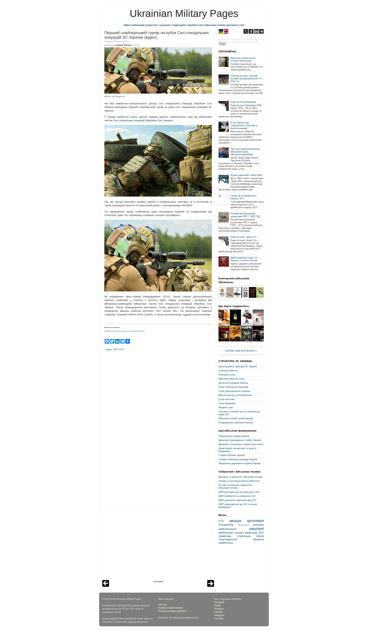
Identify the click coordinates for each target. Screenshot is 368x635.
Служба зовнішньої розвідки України (237, 459)
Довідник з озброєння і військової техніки (240, 477)
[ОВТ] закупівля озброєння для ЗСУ (237, 500)
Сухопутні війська (227, 370)
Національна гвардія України (233, 436)
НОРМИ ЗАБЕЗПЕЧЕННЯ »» (241, 350)
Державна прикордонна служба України (239, 440)
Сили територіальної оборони (234, 391)
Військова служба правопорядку (235, 418)
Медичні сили (225, 407)
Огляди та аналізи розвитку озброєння (238, 481)
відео (109, 349)
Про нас (162, 604)
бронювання (243, 525)
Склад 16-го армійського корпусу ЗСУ (243, 197)
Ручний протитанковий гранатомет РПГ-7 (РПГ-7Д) (245, 215)
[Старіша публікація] (210, 586)
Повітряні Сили (226, 374)
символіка (224, 536)
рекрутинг (152, 25)
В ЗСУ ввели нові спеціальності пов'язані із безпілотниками (244, 125)
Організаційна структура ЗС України (237, 366)
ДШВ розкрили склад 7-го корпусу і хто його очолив (243, 259)
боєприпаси (226, 524)
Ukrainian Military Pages (184, 13)
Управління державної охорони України (239, 463)
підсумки (239, 532)
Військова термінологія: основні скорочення (243, 59)
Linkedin (218, 612)
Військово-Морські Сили (231, 378)
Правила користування (170, 607)
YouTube (218, 618)
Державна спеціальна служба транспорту (240, 444)
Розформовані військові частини (235, 422)
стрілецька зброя (250, 536)
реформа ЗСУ (254, 532)
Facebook (219, 602)
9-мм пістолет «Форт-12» (243, 237)
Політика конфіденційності (172, 611)
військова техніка (215, 25)
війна (127, 25)
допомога (232, 25)
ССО (121, 349)
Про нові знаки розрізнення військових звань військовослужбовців (245, 152)
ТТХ (221, 521)
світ (242, 25)
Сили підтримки (226, 403)
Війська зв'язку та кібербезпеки (235, 395)
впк (201, 25)
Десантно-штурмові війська (233, 383)
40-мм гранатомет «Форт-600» (246, 175)
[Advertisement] (158, 544)
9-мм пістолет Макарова (243, 102)
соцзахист (165, 25)
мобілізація (138, 25)
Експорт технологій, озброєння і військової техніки (235, 486)
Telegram (219, 608)
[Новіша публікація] (105, 586)
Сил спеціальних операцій (129, 120)
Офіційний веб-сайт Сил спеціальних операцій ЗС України (124, 331)
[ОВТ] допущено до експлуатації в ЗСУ (238, 492)
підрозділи (179, 25)
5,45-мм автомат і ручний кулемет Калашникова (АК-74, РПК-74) (246, 78)
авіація (235, 521)
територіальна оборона (241, 539)
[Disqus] (158, 392)
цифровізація (225, 542)
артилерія (255, 521)
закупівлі (192, 25)
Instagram (219, 615)
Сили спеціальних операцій (233, 387)
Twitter (217, 605)
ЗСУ (115, 349)
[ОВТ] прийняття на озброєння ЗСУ (237, 496)
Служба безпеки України (231, 455)
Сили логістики (226, 399)
